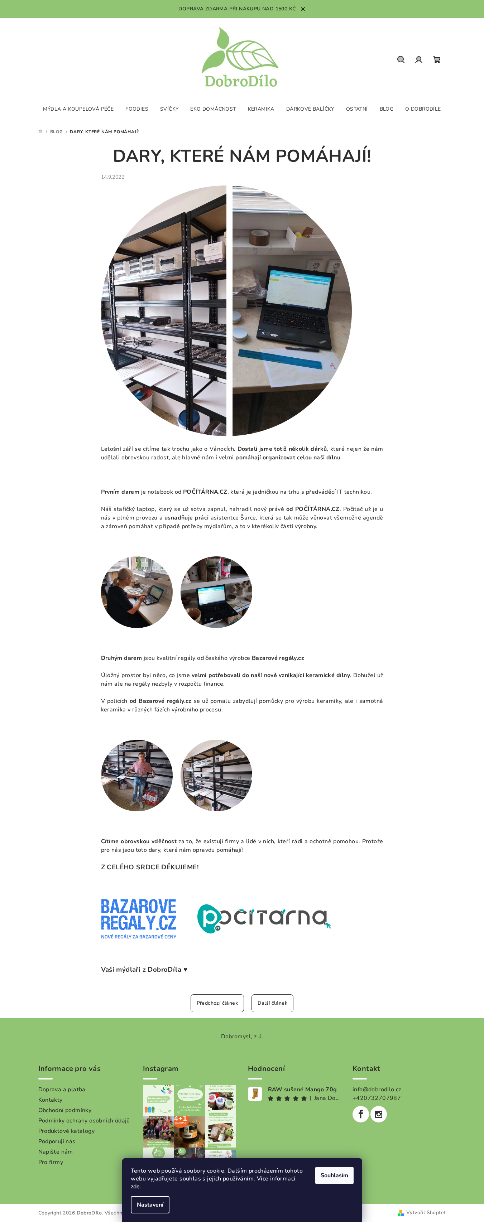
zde (135, 1186)
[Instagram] (378, 1114)
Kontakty (50, 1100)
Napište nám (55, 1152)
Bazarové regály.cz (278, 658)
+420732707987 (377, 1098)
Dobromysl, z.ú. (242, 1036)
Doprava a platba (62, 1089)
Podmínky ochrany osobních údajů (84, 1121)
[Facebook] (361, 1114)
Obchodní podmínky (65, 1110)
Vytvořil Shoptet (426, 1212)
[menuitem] (78, 109)
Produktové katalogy (66, 1131)
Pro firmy (50, 1162)
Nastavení (150, 1205)
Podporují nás (57, 1141)
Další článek (273, 1003)
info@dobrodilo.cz (377, 1089)
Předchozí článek (217, 1003)
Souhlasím (334, 1175)
